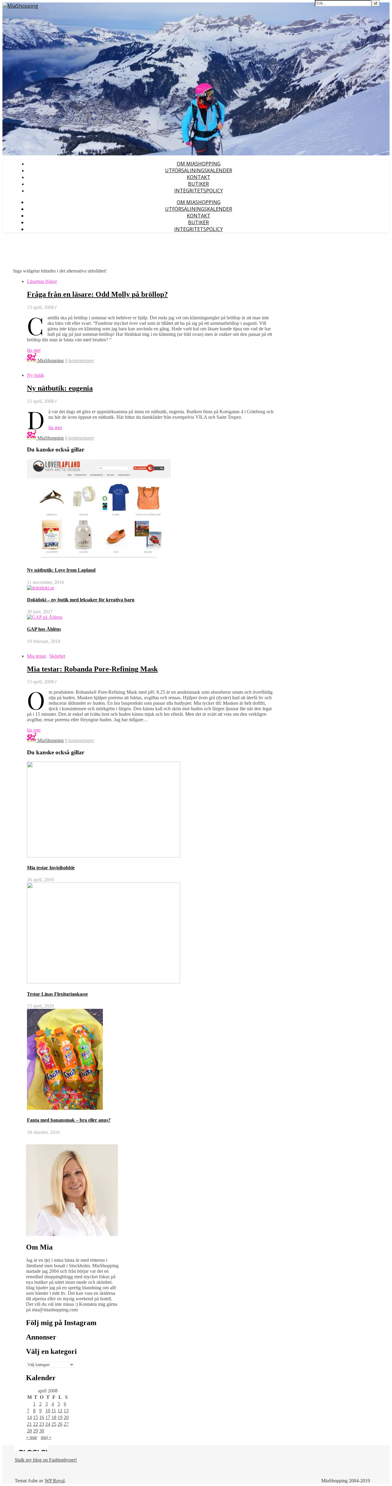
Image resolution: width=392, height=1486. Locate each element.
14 (29, 1417)
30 (41, 1430)
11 (53, 1410)
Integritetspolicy (198, 190)
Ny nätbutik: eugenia (60, 388)
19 (60, 1417)
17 (47, 1417)
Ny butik (35, 375)
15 (35, 1417)
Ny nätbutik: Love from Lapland (61, 570)
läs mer (34, 350)
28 (29, 1430)
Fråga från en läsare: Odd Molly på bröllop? (97, 294)
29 (35, 1430)
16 (41, 1417)
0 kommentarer (79, 360)
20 (66, 1417)
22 (35, 1424)
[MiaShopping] (20, 5)
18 (53, 1417)
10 (47, 1410)
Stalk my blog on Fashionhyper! (46, 1459)
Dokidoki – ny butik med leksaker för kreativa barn (80, 599)
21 (29, 1424)
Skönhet (57, 656)
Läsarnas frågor (42, 281)
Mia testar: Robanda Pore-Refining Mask (92, 669)
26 (60, 1424)
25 (53, 1424)
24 (47, 1424)
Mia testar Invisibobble (51, 867)
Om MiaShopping (199, 163)
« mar (31, 1437)
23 (41, 1424)
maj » (46, 1437)
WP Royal (55, 1480)
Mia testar (36, 656)
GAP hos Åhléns (44, 629)
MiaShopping (50, 360)
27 (66, 1424)
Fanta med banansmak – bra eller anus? (69, 1120)
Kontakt (198, 177)
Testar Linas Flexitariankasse (57, 994)
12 (60, 1410)
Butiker (198, 183)
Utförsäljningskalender (198, 170)
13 (66, 1410)
